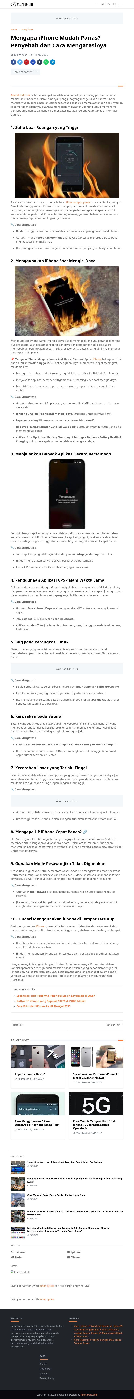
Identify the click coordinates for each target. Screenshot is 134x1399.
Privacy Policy (47, 1378)
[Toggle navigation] (120, 4)
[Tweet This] (20, 62)
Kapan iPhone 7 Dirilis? (30, 1074)
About (43, 1364)
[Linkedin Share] (33, 62)
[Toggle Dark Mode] (109, 4)
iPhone (97, 359)
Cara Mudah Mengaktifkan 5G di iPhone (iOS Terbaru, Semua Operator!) (94, 1124)
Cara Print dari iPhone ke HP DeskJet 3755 (43, 1006)
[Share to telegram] (52, 62)
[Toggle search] (115, 4)
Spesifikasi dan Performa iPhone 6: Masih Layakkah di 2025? (56, 996)
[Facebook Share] (13, 62)
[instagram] (102, 4)
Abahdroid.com (20, 95)
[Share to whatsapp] (46, 62)
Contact (44, 1373)
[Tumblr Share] (39, 62)
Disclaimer (45, 1368)
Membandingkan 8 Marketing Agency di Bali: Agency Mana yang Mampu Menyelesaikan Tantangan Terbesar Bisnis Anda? (68, 1229)
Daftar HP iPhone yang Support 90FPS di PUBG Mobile (51, 1001)
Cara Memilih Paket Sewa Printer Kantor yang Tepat (56, 1195)
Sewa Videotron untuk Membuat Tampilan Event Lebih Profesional (64, 1162)
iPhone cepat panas (78, 202)
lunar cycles (47, 1286)
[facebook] (97, 4)
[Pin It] (26, 62)
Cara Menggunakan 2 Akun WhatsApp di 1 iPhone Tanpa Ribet (37, 1123)
